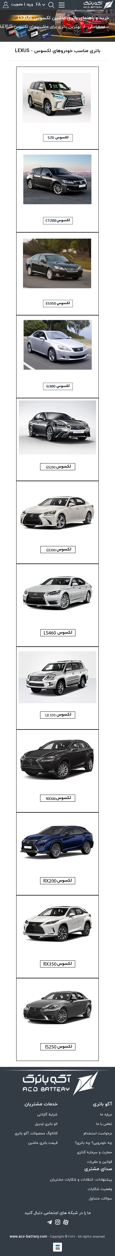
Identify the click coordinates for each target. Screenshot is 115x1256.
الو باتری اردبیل (46, 1124)
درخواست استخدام (97, 1133)
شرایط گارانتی (47, 1114)
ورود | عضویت (21, 4)
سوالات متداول (100, 1198)
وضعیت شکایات (100, 1189)
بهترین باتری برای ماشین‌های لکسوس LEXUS (40, 27)
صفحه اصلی (98, 27)
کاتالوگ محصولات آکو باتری (36, 1133)
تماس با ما (104, 1124)
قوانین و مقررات (99, 1162)
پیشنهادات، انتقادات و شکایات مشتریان (81, 1179)
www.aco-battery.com (28, 1236)
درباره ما (106, 1114)
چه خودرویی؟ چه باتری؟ (93, 1143)
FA (38, 5)
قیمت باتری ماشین (43, 1143)
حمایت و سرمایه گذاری (94, 1152)
